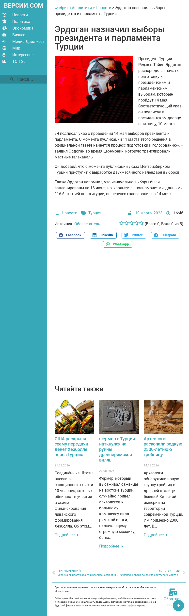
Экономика (22, 28)
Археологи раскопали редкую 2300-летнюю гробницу (163, 446)
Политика (21, 21)
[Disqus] (119, 319)
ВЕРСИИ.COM (23, 5)
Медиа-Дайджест (28, 41)
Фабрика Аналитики (73, 7)
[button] (70, 235)
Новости (20, 15)
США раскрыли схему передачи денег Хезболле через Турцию (71, 446)
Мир (16, 48)
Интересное (22, 54)
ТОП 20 (19, 61)
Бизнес (18, 35)
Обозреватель (87, 224)
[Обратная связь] (172, 592)
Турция (94, 213)
